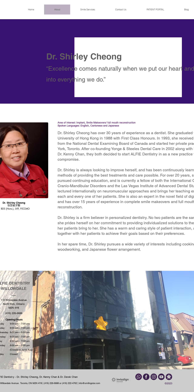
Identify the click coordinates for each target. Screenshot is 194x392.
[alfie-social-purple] (169, 377)
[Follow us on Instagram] (154, 377)
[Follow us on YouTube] (161, 377)
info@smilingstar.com (89, 383)
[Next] (177, 320)
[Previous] (16, 320)
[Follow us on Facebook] (146, 377)
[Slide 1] (97, 363)
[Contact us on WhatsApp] (138, 377)
